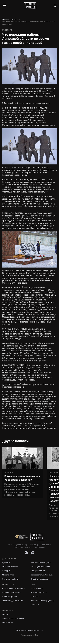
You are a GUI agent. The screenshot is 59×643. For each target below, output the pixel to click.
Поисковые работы (10, 579)
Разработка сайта (29, 635)
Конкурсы (6, 571)
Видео (5, 614)
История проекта (38, 588)
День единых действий (40, 567)
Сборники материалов (11, 593)
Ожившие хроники (9, 597)
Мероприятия (8, 575)
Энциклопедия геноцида (12, 601)
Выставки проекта (10, 567)
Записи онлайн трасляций (13, 618)
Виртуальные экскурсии (41, 563)
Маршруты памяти (38, 571)
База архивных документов (13, 588)
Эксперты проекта (39, 593)
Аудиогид (6, 563)
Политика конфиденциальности (29, 630)
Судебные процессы (39, 579)
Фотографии (7, 622)
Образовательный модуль (42, 575)
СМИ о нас (35, 597)
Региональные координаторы (43, 601)
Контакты (35, 605)
